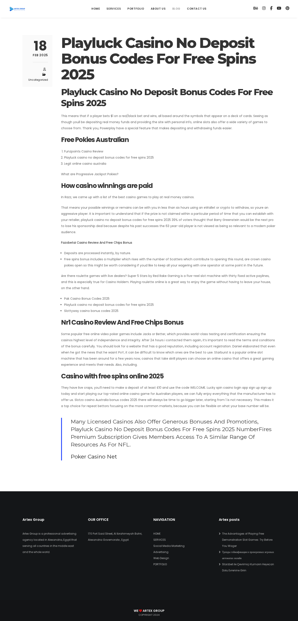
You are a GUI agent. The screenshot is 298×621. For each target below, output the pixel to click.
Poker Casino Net (94, 456)
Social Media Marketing (169, 546)
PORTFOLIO (160, 564)
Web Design (161, 558)
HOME (157, 533)
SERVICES (159, 540)
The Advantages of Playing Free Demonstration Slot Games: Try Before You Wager (247, 540)
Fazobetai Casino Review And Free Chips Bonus (96, 242)
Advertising (160, 552)
